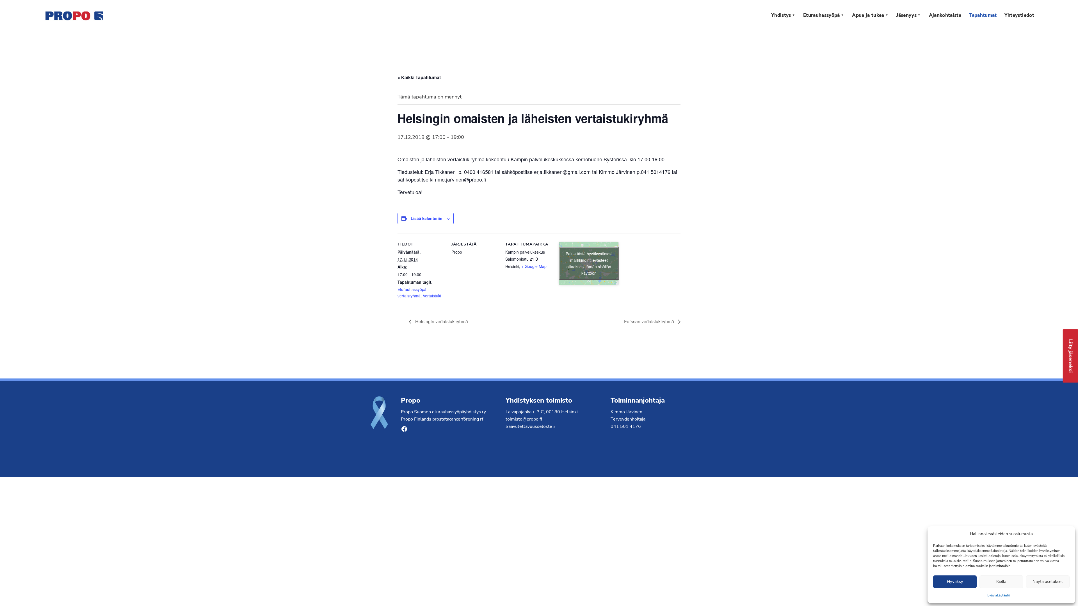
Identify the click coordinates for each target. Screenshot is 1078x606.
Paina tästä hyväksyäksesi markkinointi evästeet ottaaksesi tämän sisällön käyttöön (589, 263)
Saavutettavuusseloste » (530, 426)
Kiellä (1001, 581)
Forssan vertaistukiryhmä (649, 321)
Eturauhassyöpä (412, 289)
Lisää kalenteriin (426, 218)
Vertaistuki (432, 296)
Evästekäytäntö (998, 595)
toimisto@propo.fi (524, 419)
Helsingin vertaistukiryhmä (441, 321)
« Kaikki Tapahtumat (419, 77)
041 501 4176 (626, 426)
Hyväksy (955, 581)
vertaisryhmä (409, 296)
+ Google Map (534, 266)
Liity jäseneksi (1070, 356)
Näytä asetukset (1048, 581)
